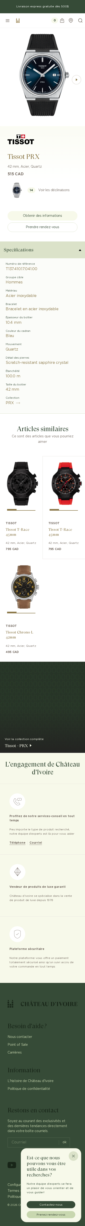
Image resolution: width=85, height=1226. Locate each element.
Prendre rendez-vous (42, 227)
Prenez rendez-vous (51, 1214)
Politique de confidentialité (29, 1089)
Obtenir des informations (42, 215)
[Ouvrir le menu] (7, 20)
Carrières (15, 1052)
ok (65, 1142)
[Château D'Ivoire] (17, 20)
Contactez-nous (50, 1204)
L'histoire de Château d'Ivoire (30, 1081)
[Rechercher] (80, 20)
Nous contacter (20, 1037)
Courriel (36, 842)
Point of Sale (18, 1044)
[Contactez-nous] (71, 20)
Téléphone (17, 842)
